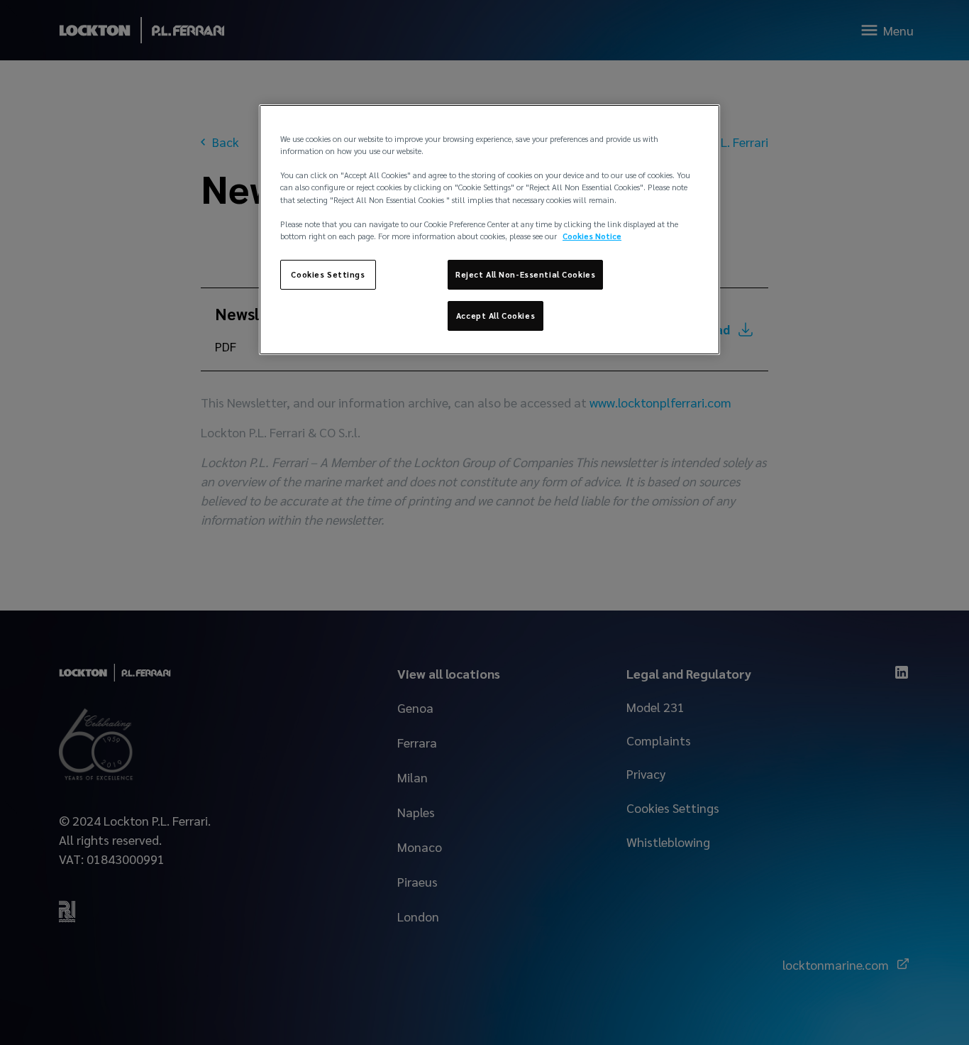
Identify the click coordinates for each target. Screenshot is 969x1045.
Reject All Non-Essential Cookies (525, 274)
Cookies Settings (328, 274)
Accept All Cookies (495, 315)
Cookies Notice (592, 236)
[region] (489, 229)
